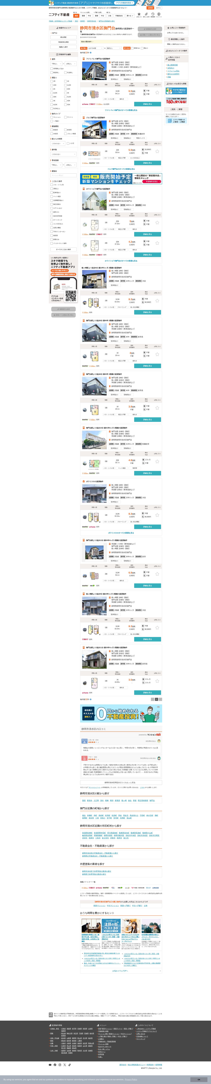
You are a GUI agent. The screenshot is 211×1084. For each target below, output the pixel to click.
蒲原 (84, 800)
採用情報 (158, 1065)
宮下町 (109, 818)
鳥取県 (74, 1046)
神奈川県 (70, 1033)
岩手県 (74, 1029)
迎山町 (129, 818)
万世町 (142, 815)
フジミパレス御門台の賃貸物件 (98, 59)
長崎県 (74, 1051)
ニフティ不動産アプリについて (146, 1031)
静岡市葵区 (108, 835)
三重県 (79, 1041)
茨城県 (86, 1033)
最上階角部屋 (172, 65)
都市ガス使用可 (173, 74)
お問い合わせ (140, 1034)
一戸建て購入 (102, 1036)
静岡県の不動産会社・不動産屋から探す (97, 856)
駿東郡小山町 (147, 833)
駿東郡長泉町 (136, 833)
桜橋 (107, 800)
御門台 (152, 800)
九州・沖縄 (54, 1051)
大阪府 (63, 1043)
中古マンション (113, 906)
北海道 (63, 1029)
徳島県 (90, 1046)
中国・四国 (54, 1046)
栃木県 (92, 1033)
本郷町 (89, 815)
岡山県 (69, 1046)
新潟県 (63, 1038)
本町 (95, 815)
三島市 (97, 838)
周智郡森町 (98, 835)
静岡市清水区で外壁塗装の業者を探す (96, 871)
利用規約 (150, 1065)
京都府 (74, 1043)
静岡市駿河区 (119, 835)
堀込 (84, 815)
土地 (145, 906)
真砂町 (101, 815)
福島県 (63, 1031)
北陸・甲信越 (54, 1038)
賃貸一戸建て (128, 1029)
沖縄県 (70, 1053)
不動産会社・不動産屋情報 (107, 1041)
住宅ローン (102, 1052)
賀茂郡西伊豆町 (100, 833)
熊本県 (79, 1051)
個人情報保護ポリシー (136, 1065)
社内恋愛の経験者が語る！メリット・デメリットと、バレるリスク (150, 937)
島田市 (119, 838)
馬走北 (125, 815)
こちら (142, 787)
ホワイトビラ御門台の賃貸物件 (98, 189)
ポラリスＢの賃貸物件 (94, 481)
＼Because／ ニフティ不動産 (146, 1029)
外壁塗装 (101, 1054)
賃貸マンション (107, 1029)
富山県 (79, 1038)
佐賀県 (69, 1051)
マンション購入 (103, 1034)
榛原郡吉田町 (87, 835)
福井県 (90, 1038)
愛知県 (63, 1041)
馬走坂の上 (134, 815)
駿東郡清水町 (124, 833)
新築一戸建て (125, 906)
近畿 (51, 1043)
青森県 (69, 1029)
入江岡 (96, 800)
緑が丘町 (149, 815)
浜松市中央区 (131, 835)
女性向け (170, 68)
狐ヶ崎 (124, 800)
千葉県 (81, 1033)
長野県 (74, 1038)
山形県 (90, 1029)
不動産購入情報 (103, 1031)
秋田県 (85, 1029)
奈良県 (85, 1043)
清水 (102, 800)
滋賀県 (79, 1043)
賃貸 (99, 1029)
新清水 (89, 800)
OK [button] (199, 1080)
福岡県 (63, 1051)
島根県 (79, 1046)
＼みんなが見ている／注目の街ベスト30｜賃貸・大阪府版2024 (111, 937)
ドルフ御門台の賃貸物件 (95, 118)
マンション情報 (103, 1044)
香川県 (63, 1048)
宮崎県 (90, 1051)
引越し (100, 1057)
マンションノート (94, 787)
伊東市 (112, 838)
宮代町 (116, 818)
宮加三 (102, 818)
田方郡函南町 (112, 833)
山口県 (85, 1046)
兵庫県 (69, 1043)
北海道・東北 (54, 1029)
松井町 (107, 815)
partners (49, 1080)
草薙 (134, 800)
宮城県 (79, 1029)
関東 (51, 1033)
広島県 (63, 1046)
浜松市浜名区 (142, 835)
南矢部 (91, 818)
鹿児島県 (64, 1053)
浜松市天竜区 (154, 835)
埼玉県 (76, 1033)
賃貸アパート (118, 1029)
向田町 (122, 818)
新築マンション (100, 906)
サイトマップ (140, 1039)
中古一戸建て (137, 906)
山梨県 (69, 1038)
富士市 (126, 838)
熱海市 (91, 838)
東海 (51, 1041)
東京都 (63, 1033)
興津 (111, 800)
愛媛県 (69, 1048)
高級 (169, 77)
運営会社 (122, 1065)
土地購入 (101, 1039)
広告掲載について (142, 1036)
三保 (97, 818)
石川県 (85, 1038)
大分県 (85, 1051)
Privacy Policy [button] (131, 1080)
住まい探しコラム (104, 1049)
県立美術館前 (143, 800)
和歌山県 (91, 1043)
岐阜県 (69, 1041)
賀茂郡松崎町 (87, 833)
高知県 (74, 1048)
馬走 (120, 815)
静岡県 (74, 1041)
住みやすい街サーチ (104, 1046)
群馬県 (63, 1036)
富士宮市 (105, 838)
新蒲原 (117, 800)
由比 (130, 800)
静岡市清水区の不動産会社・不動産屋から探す (100, 853)
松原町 (114, 815)
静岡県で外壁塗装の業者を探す (94, 874)
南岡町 (84, 818)
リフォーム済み (173, 71)
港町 (156, 815)
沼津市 (84, 838)
